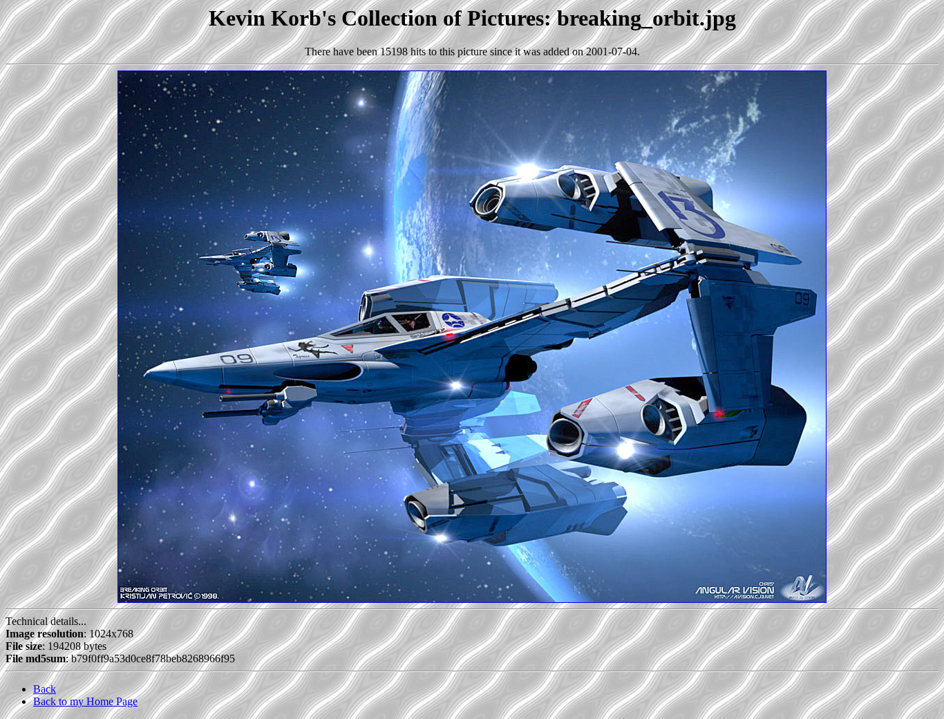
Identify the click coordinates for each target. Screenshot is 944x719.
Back (44, 689)
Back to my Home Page (85, 701)
